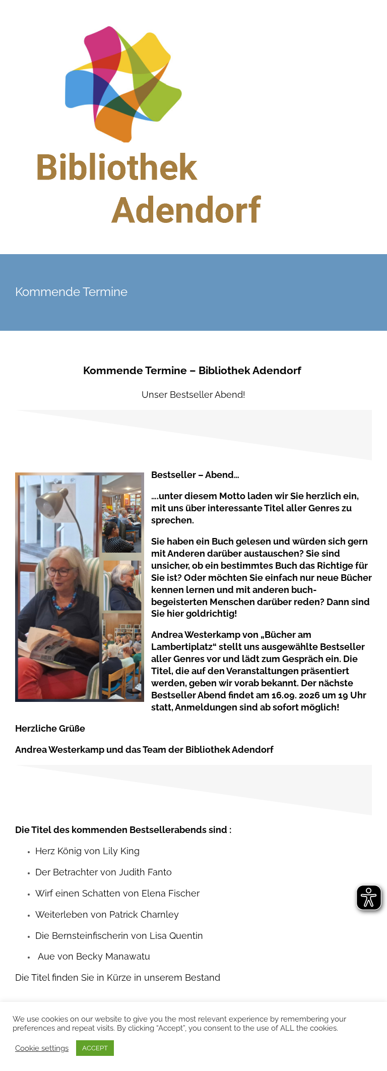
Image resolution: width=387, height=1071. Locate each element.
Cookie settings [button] (42, 1048)
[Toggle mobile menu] (368, 30)
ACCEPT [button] (95, 1048)
